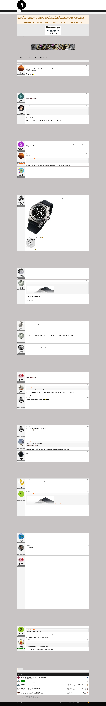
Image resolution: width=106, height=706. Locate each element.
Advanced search (34, 13)
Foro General (30, 678)
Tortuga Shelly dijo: (30, 441)
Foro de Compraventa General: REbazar (36, 693)
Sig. (21, 63)
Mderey (22, 682)
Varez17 (22, 685)
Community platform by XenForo (53, 704)
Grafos (40, 11)
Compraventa (34, 11)
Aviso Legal (66, 702)
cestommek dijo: (30, 283)
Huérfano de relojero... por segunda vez (30, 688)
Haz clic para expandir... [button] (57, 293)
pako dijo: (28, 108)
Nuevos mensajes (20, 13)
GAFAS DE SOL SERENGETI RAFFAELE (33, 692)
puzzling (84, 685)
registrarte (20, 19)
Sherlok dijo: (29, 642)
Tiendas (27, 11)
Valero (85, 682)
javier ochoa (84, 678)
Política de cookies (80, 702)
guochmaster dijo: (30, 158)
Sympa (85, 689)
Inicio (19, 11)
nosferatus (22, 693)
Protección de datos (72, 702)
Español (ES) (20, 702)
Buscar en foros (27, 13)
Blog (23, 11)
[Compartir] (86, 66)
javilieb (22, 678)
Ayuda (86, 702)
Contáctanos (61, 702)
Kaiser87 (22, 689)
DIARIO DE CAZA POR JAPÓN (27, 684)
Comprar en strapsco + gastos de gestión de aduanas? (34, 677)
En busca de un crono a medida (32, 681)
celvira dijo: (29, 387)
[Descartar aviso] (88, 16)
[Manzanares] (53, 30)
